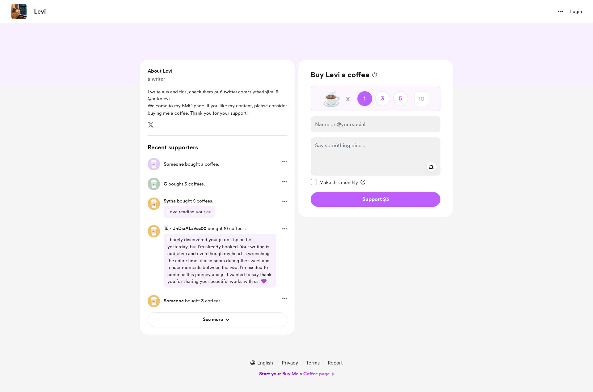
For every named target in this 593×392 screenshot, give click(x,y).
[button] (560, 11)
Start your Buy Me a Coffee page (294, 374)
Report (335, 363)
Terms (313, 363)
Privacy (290, 363)
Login (576, 11)
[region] (375, 138)
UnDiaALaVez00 (189, 228)
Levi (40, 11)
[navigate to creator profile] (19, 11)
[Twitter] (151, 125)
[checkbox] (334, 182)
